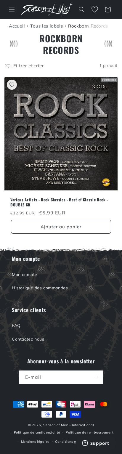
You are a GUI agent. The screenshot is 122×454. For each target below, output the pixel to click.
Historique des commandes (40, 288)
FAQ (16, 325)
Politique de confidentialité (37, 432)
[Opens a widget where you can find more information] (95, 443)
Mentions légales (35, 441)
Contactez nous (28, 339)
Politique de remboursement (90, 432)
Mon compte (24, 274)
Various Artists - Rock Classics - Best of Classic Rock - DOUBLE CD (59, 202)
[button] (11, 9)
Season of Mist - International (68, 425)
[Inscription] (96, 377)
